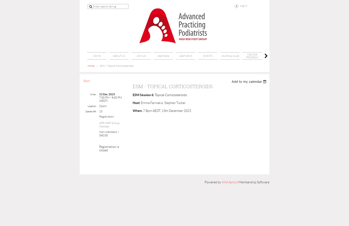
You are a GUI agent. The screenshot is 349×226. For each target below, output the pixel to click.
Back (87, 81)
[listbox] (249, 81)
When (93, 94)
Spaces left (90, 111)
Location (92, 106)
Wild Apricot (230, 182)
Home (91, 65)
